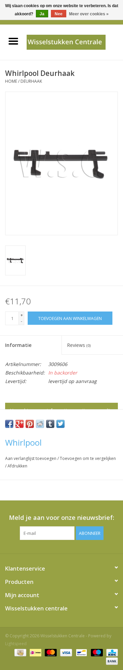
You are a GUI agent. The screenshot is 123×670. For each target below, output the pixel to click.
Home (11, 81)
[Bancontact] (80, 652)
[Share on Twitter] (60, 424)
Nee (59, 14)
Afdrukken (17, 466)
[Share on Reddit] (40, 424)
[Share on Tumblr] (50, 424)
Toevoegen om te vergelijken (88, 458)
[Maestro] (96, 652)
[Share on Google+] (19, 424)
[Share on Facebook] (9, 424)
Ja (42, 14)
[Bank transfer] (111, 661)
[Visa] (65, 652)
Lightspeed (16, 644)
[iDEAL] (34, 652)
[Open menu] (13, 41)
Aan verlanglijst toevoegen (31, 458)
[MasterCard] (50, 652)
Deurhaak (31, 81)
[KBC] (111, 652)
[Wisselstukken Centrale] (74, 41)
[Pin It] (30, 424)
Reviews (79, 345)
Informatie (18, 345)
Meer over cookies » (89, 14)
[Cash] (19, 652)
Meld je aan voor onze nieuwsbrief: (61, 517)
